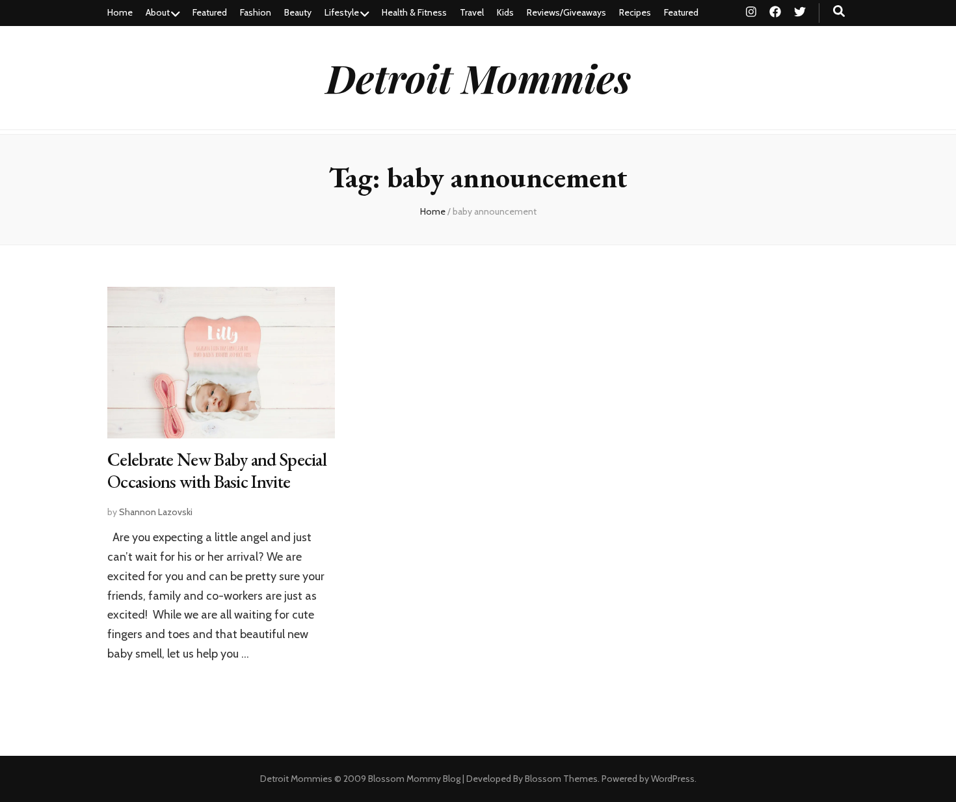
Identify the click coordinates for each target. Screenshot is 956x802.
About (158, 12)
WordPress (673, 778)
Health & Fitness (414, 12)
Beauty (298, 12)
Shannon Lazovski (156, 512)
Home (120, 12)
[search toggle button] (839, 11)
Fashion (255, 12)
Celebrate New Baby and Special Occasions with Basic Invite (216, 470)
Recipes (635, 12)
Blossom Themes (561, 778)
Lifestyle (342, 12)
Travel (472, 12)
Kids (505, 12)
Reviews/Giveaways (566, 12)
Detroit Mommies (478, 77)
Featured (210, 12)
